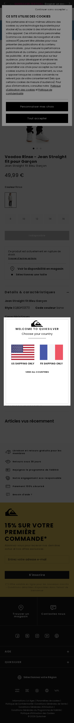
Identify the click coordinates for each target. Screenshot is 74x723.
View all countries (37, 371)
